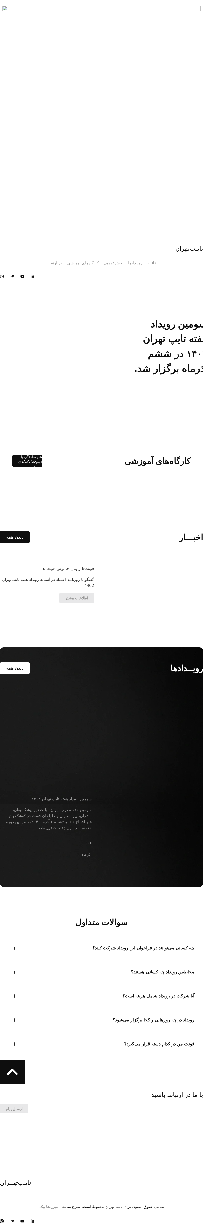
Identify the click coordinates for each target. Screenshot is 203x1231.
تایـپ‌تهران (189, 248)
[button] (101, 948)
